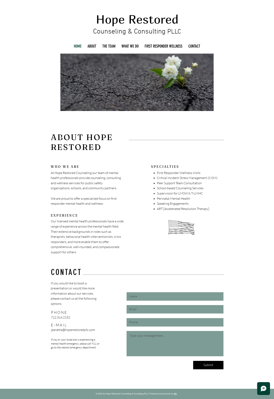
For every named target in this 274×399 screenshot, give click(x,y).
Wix (175, 394)
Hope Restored (137, 19)
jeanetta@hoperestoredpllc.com (73, 330)
